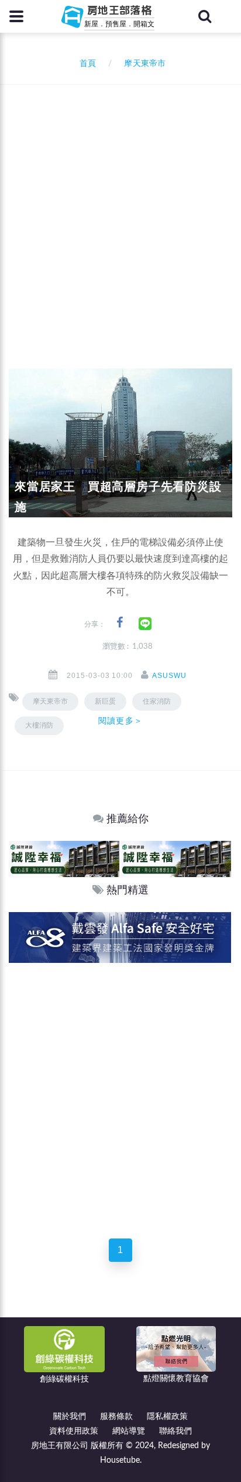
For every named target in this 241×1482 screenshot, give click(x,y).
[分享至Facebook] (119, 623)
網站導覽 (128, 1431)
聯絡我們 (175, 1431)
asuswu (169, 676)
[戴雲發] (120, 937)
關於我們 (69, 1417)
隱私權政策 (167, 1417)
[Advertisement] (120, 211)
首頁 (85, 64)
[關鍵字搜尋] (205, 16)
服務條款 (116, 1417)
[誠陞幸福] (64, 858)
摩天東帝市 (50, 701)
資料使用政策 (73, 1431)
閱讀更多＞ (120, 720)
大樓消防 (39, 725)
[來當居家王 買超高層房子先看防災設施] (120, 443)
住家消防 (157, 701)
